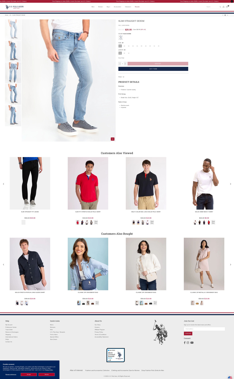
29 (10, 15)
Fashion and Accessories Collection (97, 370)
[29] (225, 15)
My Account (8, 324)
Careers (97, 327)
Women (100, 6)
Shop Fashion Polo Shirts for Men (152, 370)
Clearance (128, 6)
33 (133, 46)
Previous (23, 80)
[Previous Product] (223, 15)
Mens (51, 324)
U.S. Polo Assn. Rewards (57, 332)
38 (150, 46)
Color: (124, 33)
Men (93, 6)
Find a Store (53, 334)
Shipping (8, 334)
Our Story (97, 324)
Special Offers (54, 337)
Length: (121, 50)
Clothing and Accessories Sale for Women (125, 370)
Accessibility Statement (101, 337)
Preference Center (11, 327)
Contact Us (8, 341)
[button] (3, 183)
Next (114, 80)
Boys (108, 6)
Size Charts (53, 339)
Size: (120, 42)
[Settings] (223, 6)
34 (137, 46)
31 (154, 46)
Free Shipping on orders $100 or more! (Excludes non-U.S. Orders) (66, 1)
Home (6, 15)
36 (146, 46)
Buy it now (153, 69)
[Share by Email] (123, 77)
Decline (47, 374)
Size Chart (121, 58)
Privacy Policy (49, 370)
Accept (29, 374)
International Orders (11, 337)
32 (128, 46)
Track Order (9, 329)
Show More (96, 222)
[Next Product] (227, 15)
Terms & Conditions (100, 334)
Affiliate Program (100, 329)
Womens (52, 327)
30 (124, 46)
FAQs (7, 339)
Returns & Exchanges (11, 332)
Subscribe (188, 333)
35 (141, 46)
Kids (51, 329)
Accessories (117, 6)
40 (158, 46)
